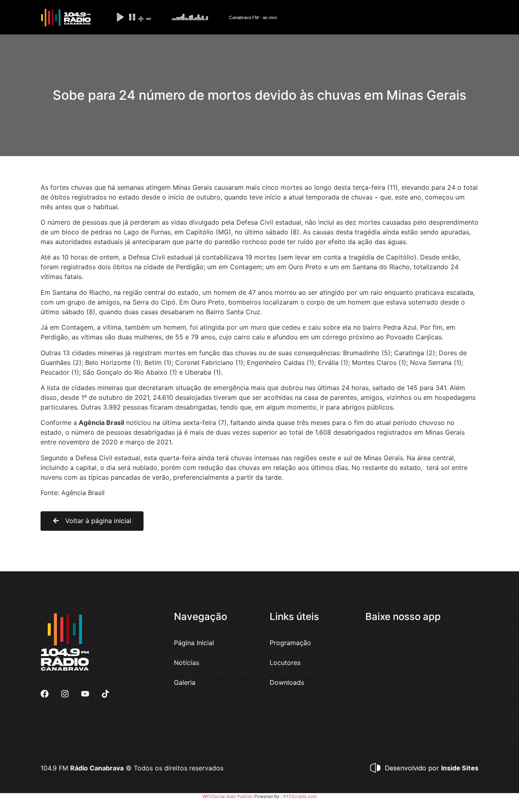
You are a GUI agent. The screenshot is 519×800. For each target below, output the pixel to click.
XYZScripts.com (300, 796)
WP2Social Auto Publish (227, 796)
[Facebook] (44, 694)
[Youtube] (85, 694)
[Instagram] (65, 694)
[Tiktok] (105, 694)
